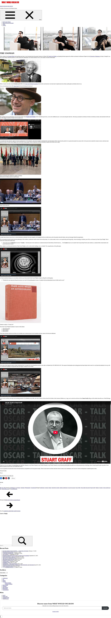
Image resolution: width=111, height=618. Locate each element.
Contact (4, 25)
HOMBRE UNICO (7, 562)
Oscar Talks (77, 487)
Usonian (101, 487)
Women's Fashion (8, 584)
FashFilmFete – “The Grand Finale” (10, 563)
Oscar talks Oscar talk (85, 487)
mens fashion (5, 587)
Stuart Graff (16, 86)
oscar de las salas (71, 487)
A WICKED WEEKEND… (8, 553)
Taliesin (97, 487)
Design (18, 487)
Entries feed (5, 596)
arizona (46, 487)
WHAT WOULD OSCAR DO (6, 6)
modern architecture (64, 487)
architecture (42, 487)
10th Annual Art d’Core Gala (8, 559)
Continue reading (55, 611)
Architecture (12, 487)
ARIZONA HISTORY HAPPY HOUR (12, 511)
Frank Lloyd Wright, (52, 56)
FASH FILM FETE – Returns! (9, 556)
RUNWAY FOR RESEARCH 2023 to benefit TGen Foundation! (16, 555)
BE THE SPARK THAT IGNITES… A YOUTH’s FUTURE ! (16, 551)
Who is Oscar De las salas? (8, 23)
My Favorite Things (7, 21)
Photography (27, 487)
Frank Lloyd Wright (30, 116)
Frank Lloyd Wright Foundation (31, 83)
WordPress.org (6, 598)
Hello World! (5, 585)
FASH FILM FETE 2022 (8, 566)
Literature (23, 487)
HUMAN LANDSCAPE (8, 560)
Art (16, 487)
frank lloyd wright (55, 487)
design (50, 487)
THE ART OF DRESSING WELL (10, 558)
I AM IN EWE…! (6, 561)
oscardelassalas (14, 488)
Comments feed (6, 597)
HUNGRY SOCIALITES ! (8, 552)
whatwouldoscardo (5, 488)
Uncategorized (34, 487)
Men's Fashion (8, 582)
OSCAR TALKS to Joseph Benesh (13, 500)
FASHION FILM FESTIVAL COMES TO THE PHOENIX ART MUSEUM (19, 564)
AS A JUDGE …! (6, 554)
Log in (4, 595)
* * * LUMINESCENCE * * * (9, 567)
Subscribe (105, 608)
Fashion (4, 581)
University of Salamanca (95, 56)
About (4, 24)
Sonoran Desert (11, 56)
